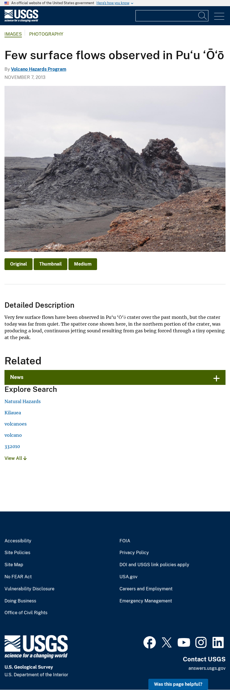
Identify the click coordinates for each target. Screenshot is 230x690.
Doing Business (20, 601)
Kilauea (12, 412)
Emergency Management (145, 601)
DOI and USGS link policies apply (154, 564)
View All (13, 458)
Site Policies (17, 552)
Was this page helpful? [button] (178, 684)
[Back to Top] (210, 670)
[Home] (21, 20)
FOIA (124, 540)
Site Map (13, 564)
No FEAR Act (18, 576)
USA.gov (128, 576)
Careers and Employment (146, 588)
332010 (12, 446)
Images (13, 34)
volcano (13, 435)
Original (18, 264)
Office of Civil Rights (25, 612)
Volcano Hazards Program (38, 69)
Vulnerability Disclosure (29, 588)
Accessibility (17, 540)
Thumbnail (50, 264)
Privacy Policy (134, 552)
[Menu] (219, 16)
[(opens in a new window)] (149, 641)
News (17, 377)
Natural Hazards (22, 401)
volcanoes (15, 424)
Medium (82, 264)
